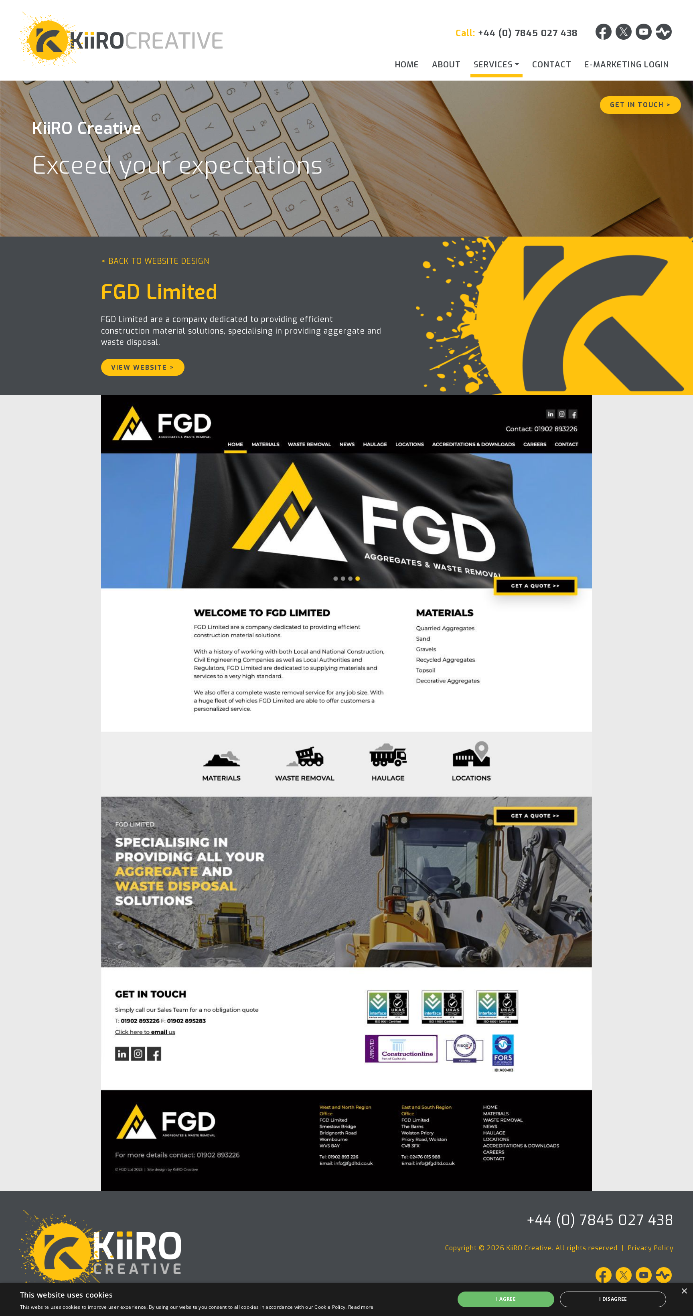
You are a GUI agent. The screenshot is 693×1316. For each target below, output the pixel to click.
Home (407, 64)
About (446, 64)
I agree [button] (506, 1299)
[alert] (346, 1299)
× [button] (684, 1291)
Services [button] (493, 64)
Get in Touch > (640, 105)
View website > (142, 367)
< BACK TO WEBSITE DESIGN (155, 261)
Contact (551, 64)
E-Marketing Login (626, 64)
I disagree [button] (613, 1299)
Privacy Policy (651, 1248)
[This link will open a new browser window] (604, 33)
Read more (361, 1307)
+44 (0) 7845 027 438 (528, 33)
